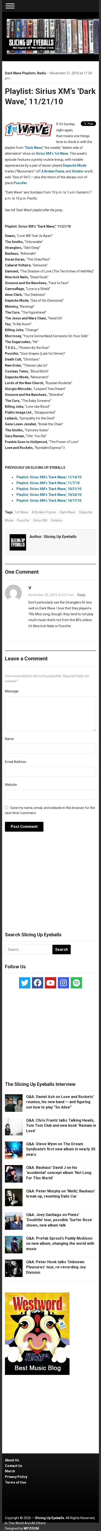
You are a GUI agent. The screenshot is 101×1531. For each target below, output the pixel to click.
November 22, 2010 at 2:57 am (51, 595)
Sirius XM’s (45, 153)
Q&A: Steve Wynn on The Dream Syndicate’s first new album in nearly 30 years (60, 1149)
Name (9, 739)
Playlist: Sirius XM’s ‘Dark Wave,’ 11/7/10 (47, 483)
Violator (56, 520)
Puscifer (23, 520)
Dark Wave (67, 512)
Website (11, 785)
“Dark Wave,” (34, 148)
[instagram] (63, 982)
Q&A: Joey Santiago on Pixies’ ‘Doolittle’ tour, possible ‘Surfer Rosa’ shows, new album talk (59, 1220)
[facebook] (37, 982)
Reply (81, 595)
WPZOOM (31, 1528)
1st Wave (21, 512)
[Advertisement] (50, 884)
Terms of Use (15, 1482)
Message (12, 691)
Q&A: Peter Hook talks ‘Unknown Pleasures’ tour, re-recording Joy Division (56, 1267)
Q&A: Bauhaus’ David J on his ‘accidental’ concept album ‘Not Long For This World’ (58, 1172)
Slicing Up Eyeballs (60, 536)
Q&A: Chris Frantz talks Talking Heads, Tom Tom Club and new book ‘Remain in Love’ (61, 1125)
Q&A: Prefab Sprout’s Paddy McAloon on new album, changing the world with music (60, 1243)
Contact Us (13, 1466)
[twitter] (24, 982)
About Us (12, 1460)
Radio (41, 73)
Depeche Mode (74, 165)
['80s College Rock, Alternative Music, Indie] (53, 36)
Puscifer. (21, 183)
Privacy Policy (16, 1477)
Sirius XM (40, 520)
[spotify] (76, 982)
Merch (10, 1471)
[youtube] (50, 982)
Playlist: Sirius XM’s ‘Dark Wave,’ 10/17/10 (48, 500)
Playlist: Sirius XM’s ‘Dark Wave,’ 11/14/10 (48, 477)
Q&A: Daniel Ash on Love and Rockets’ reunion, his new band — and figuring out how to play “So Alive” (60, 1102)
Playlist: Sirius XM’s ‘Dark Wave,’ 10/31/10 (48, 489)
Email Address (15, 762)
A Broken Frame (44, 512)
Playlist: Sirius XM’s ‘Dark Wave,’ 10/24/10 (48, 495)
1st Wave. (61, 153)
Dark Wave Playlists (20, 73)
